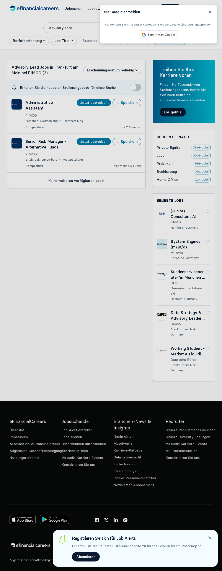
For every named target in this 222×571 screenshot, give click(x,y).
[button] (111, 285)
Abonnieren (85, 557)
